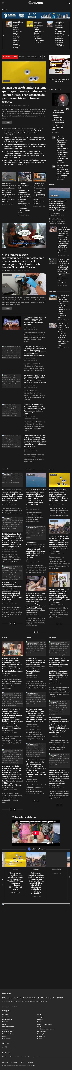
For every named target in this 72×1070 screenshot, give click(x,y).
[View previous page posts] (10, 623)
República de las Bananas (45, 1029)
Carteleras (8, 643)
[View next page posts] (14, 623)
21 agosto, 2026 (55, 215)
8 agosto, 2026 (30, 451)
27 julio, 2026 (31, 726)
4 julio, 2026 (31, 781)
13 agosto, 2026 (30, 329)
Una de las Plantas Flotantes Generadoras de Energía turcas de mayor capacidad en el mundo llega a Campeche (63, 171)
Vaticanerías (41, 1036)
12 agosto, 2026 (30, 360)
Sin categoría (35, 869)
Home (4, 9)
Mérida (6, 179)
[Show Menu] (3, 3)
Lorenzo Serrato (8, 105)
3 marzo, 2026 (54, 736)
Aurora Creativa (31, 1065)
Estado (6, 81)
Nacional (7, 474)
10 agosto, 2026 (64, 255)
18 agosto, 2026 (8, 204)
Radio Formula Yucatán (44, 1024)
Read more (8, 122)
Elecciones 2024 (7, 1034)
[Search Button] (69, 3)
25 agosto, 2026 (21, 105)
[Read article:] (36, 859)
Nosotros (5, 1062)
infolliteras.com (10, 1065)
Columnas (54, 195)
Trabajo (22, 1062)
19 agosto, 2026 (8, 675)
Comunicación (55, 643)
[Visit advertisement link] (36, 15)
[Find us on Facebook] (2, 1047)
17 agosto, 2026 (24, 215)
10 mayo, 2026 (54, 684)
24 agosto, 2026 (21, 270)
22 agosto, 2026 (8, 604)
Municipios (7, 275)
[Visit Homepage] (35, 3)
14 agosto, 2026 (8, 789)
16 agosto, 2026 (40, 206)
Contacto (5, 1021)
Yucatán (39, 1038)
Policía (22, 179)
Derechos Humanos (8, 1026)
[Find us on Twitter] (6, 1047)
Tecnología (40, 1034)
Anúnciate (14, 1062)
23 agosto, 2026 (8, 551)
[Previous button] (3, 35)
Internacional (32, 527)
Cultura (4, 1024)
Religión (39, 1026)
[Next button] (68, 35)
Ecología (54, 521)
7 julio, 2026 (63, 285)
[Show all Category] (42, 469)
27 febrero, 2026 (55, 787)
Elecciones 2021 (7, 1031)
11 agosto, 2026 (30, 418)
